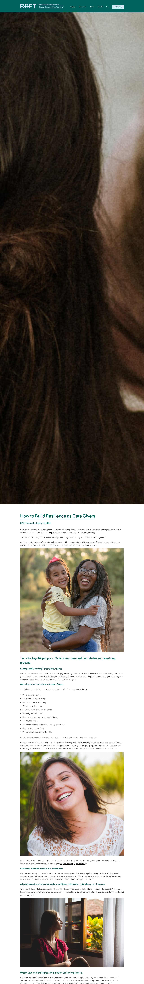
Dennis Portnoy (46, 532)
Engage (72, 7)
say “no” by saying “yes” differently (73, 863)
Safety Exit (118, 7)
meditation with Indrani (115, 891)
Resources (82, 7)
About (92, 7)
